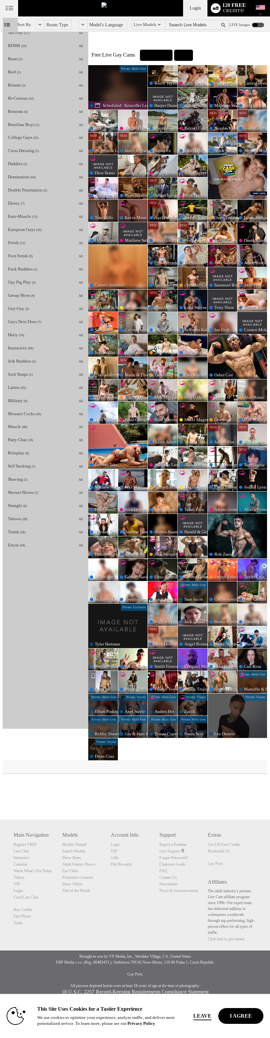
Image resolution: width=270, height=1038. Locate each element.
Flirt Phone (22, 916)
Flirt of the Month (76, 890)
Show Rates (71, 857)
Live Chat (21, 851)
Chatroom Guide (172, 864)
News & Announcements (179, 890)
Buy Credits (23, 909)
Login (195, 8)
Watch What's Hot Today (33, 871)
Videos (19, 877)
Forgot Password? (173, 857)
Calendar (20, 864)
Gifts (115, 857)
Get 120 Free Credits (224, 844)
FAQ (163, 871)
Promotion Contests (77, 877)
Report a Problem (173, 844)
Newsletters (168, 884)
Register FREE (25, 844)
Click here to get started (226, 939)
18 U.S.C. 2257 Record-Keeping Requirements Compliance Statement (135, 992)
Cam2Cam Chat (26, 897)
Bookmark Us (219, 851)
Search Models (74, 851)
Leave (202, 1016)
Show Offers (72, 884)
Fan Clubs (70, 871)
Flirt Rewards (121, 864)
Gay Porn (215, 863)
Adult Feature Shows (78, 864)
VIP (17, 884)
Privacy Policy (141, 1023)
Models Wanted (74, 844)
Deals (18, 923)
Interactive (22, 857)
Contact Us (168, 877)
